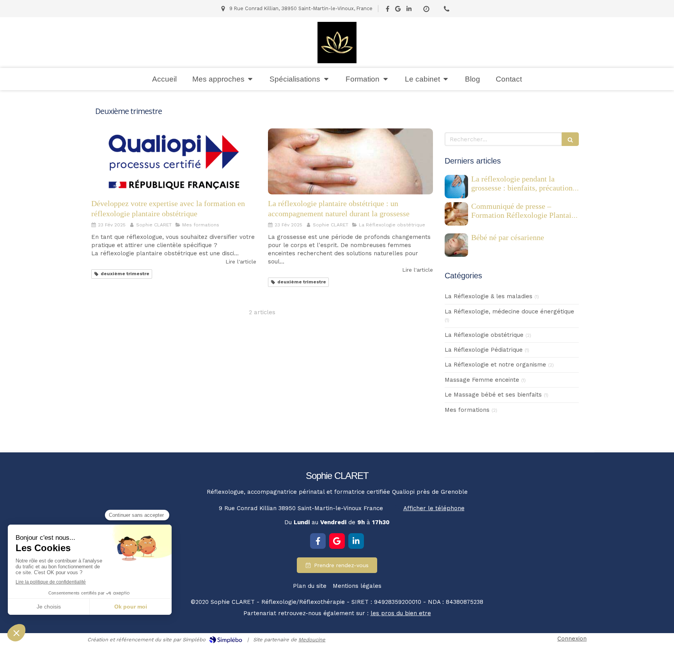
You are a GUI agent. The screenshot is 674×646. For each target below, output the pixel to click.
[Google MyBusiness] (398, 10)
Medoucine (311, 639)
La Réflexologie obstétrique (484, 334)
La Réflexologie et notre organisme (495, 364)
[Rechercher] (570, 139)
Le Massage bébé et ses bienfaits (493, 394)
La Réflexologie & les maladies (488, 296)
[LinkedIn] (408, 10)
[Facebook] (387, 10)
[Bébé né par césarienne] (456, 245)
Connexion (572, 638)
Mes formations (467, 409)
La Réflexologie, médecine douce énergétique (509, 311)
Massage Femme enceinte (482, 379)
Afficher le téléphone (434, 508)
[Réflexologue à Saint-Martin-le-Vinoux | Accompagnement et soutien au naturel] (337, 42)
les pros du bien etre (401, 613)
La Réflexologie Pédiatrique (484, 349)
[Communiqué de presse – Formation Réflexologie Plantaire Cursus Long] (456, 214)
